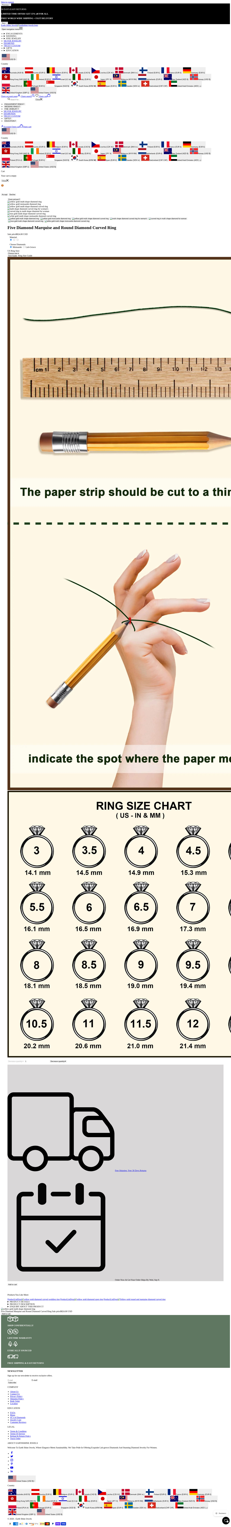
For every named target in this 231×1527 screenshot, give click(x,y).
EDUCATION (12, 50)
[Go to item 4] (128, 218)
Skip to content (7, 2)
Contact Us (15, 1394)
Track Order (15, 1438)
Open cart (21, 127)
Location (14, 1403)
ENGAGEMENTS (14, 34)
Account (7, 127)
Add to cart (12, 1285)
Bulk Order (15, 1401)
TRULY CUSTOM (12, 46)
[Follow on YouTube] (11, 1468)
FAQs (12, 1413)
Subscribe (12, 1383)
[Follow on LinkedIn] (11, 1472)
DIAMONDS (10, 114)
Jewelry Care (15, 1420)
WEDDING (11, 36)
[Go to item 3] (90, 218)
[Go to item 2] (55, 218)
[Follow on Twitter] (11, 1457)
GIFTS (9, 48)
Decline (12, 195)
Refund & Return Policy (20, 1436)
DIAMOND (9, 43)
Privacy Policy (16, 1396)
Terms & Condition (18, 1431)
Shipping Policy (17, 1399)
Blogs (12, 1415)
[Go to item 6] (25, 221)
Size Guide (12, 256)
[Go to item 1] (23, 218)
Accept (4, 195)
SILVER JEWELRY (13, 41)
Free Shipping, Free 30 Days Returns (130, 1170)
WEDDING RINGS (12, 107)
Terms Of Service (17, 1434)
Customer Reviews (18, 1422)
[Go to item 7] (67, 221)
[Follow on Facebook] (11, 1453)
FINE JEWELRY (13, 38)
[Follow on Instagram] (11, 1461)
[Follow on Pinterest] (11, 1465)
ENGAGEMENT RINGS (14, 104)
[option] (12, 70)
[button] (115, 1287)
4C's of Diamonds (17, 1417)
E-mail (34, 1380)
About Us (14, 1391)
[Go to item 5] (167, 218)
